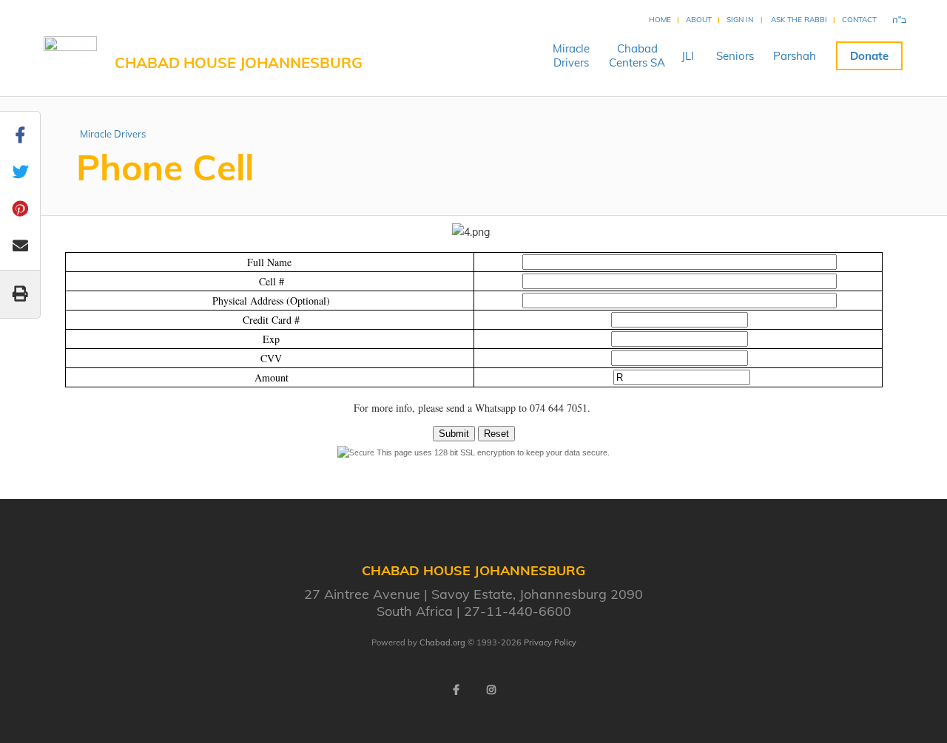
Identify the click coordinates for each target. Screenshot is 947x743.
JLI (687, 56)
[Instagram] (491, 690)
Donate (869, 56)
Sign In (740, 19)
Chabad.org (442, 642)
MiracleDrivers (571, 55)
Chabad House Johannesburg (239, 62)
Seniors (735, 56)
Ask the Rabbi (799, 19)
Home (660, 19)
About (699, 19)
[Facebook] (456, 690)
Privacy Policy (550, 642)
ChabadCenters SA (637, 55)
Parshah (794, 56)
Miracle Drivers (113, 134)
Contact (859, 19)
